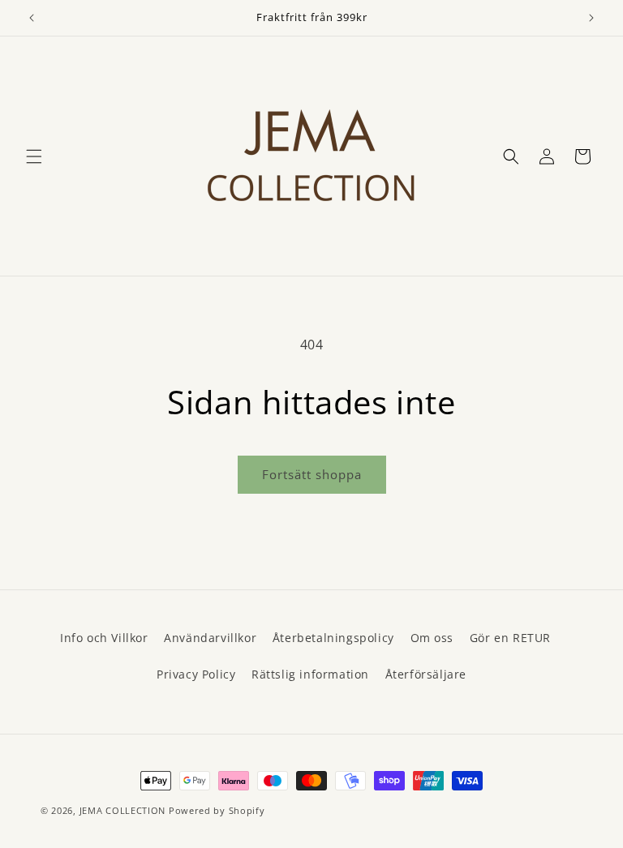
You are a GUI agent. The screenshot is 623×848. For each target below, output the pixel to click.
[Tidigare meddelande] (31, 18)
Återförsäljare (425, 674)
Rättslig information (310, 674)
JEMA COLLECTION (122, 810)
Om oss (432, 637)
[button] (34, 156)
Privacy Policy (196, 674)
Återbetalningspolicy (333, 637)
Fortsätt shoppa (312, 474)
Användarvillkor (210, 637)
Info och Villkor (104, 637)
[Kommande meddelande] (591, 18)
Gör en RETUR (510, 637)
